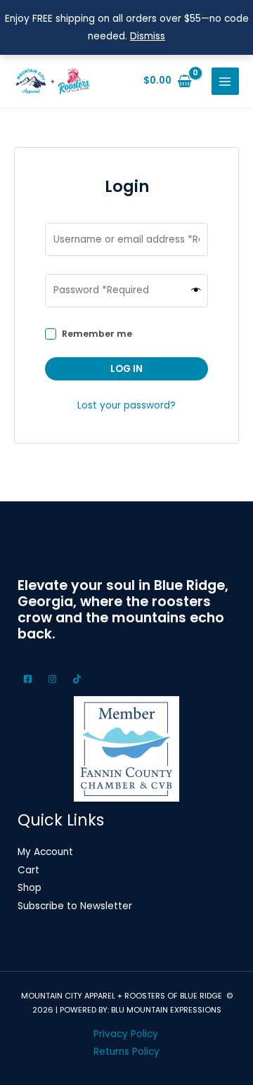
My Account (45, 852)
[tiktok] (79, 679)
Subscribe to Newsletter (75, 906)
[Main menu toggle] (225, 81)
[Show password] (196, 290)
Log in (126, 368)
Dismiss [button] (147, 36)
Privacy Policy (125, 1034)
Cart (28, 870)
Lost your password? (126, 405)
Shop (29, 887)
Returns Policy (126, 1051)
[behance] (54, 679)
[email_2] (30, 679)
